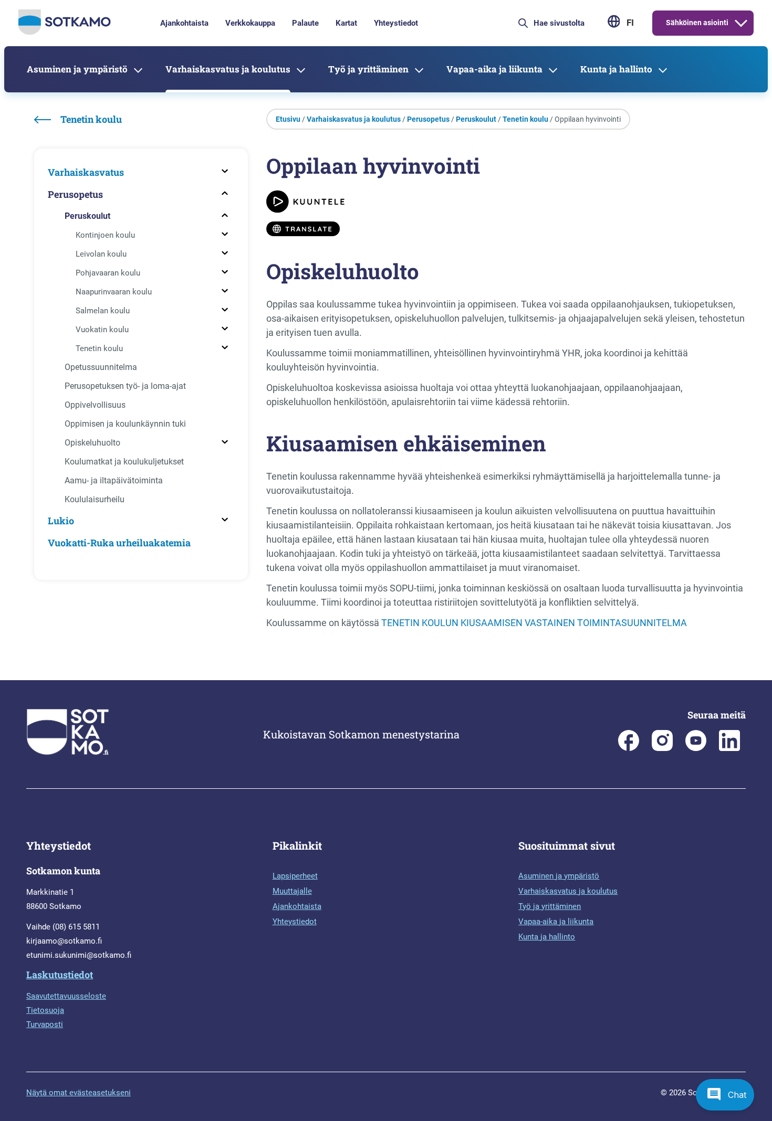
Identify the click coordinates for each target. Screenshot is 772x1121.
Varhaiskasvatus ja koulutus (227, 69)
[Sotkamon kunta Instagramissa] (662, 748)
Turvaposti (44, 1024)
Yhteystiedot (396, 23)
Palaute (305, 23)
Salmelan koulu (103, 310)
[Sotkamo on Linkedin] (729, 748)
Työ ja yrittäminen (368, 69)
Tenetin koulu (99, 348)
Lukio (61, 520)
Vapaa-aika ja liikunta (494, 69)
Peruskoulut (87, 216)
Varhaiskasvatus (86, 172)
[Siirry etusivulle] (64, 32)
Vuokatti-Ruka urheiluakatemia (119, 542)
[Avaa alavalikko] (741, 23)
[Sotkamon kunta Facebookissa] (628, 748)
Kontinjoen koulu (105, 235)
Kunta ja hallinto (616, 69)
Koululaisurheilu (94, 499)
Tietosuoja (45, 1010)
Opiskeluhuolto (92, 443)
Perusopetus (75, 194)
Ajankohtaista (184, 23)
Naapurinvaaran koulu (114, 292)
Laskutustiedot (59, 974)
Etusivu (288, 119)
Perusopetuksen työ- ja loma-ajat (125, 386)
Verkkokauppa (250, 23)
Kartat (346, 23)
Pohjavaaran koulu (108, 273)
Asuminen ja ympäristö (77, 69)
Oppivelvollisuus (95, 405)
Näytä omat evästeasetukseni (78, 1092)
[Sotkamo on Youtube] (695, 748)
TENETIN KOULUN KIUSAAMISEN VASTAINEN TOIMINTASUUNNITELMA (534, 622)
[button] (725, 1095)
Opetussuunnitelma (101, 367)
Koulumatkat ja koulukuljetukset (124, 462)
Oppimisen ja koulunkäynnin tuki (125, 424)
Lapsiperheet (295, 876)
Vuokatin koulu (102, 329)
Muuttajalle (292, 891)
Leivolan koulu (101, 254)
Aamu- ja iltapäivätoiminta (114, 480)
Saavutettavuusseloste (66, 996)
